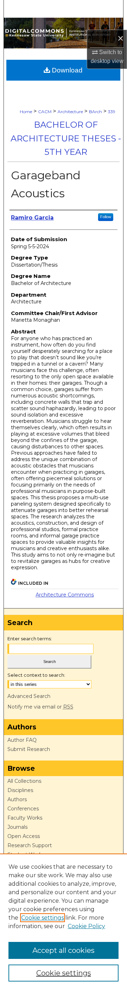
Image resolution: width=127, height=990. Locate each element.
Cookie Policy (86, 926)
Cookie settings (42, 917)
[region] (63, 922)
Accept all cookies (63, 950)
